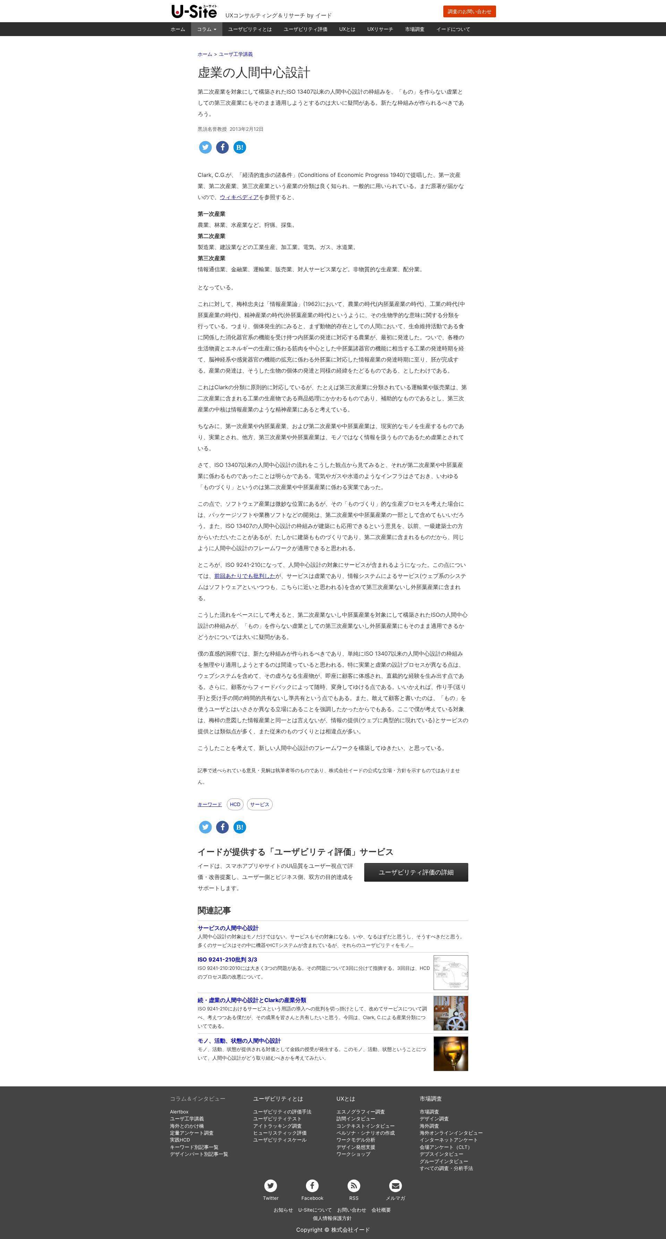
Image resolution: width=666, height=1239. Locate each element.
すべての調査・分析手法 (446, 1168)
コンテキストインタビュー (365, 1126)
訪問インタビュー (355, 1118)
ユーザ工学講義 (187, 1118)
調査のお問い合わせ (470, 11)
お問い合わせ (351, 1210)
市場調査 (415, 29)
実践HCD (180, 1140)
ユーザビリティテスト (277, 1118)
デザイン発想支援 (355, 1147)
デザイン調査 (434, 1118)
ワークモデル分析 (355, 1140)
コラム (205, 29)
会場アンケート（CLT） (446, 1147)
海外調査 (429, 1126)
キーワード (210, 804)
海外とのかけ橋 (187, 1126)
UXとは (347, 29)
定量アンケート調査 (192, 1133)
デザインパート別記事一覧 (199, 1154)
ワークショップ (353, 1154)
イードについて (453, 29)
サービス (260, 804)
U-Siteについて (315, 1210)
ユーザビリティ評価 (305, 29)
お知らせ (283, 1210)
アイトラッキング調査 (277, 1126)
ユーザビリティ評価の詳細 (416, 872)
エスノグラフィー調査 (360, 1111)
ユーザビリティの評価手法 (282, 1111)
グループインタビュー (444, 1161)
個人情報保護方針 (332, 1218)
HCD (235, 804)
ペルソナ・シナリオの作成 (365, 1133)
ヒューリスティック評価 (280, 1133)
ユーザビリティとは (250, 29)
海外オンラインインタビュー (451, 1133)
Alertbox (179, 1111)
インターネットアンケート (449, 1140)
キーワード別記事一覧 (194, 1147)
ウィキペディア (239, 197)
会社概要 (381, 1210)
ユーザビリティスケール (280, 1140)
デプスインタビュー (441, 1154)
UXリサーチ (380, 29)
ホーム (178, 29)
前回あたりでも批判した (244, 575)
